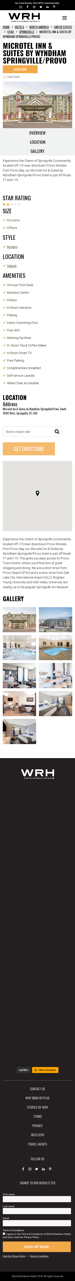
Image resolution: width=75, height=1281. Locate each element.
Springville (26, 31)
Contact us (37, 1088)
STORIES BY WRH (37, 1107)
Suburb (12, 266)
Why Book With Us (37, 1097)
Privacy (37, 1125)
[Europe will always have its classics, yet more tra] (37, 1049)
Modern (12, 247)
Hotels (19, 27)
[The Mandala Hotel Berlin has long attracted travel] (37, 830)
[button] (37, 493)
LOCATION (37, 142)
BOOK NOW (20, 69)
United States (63, 27)
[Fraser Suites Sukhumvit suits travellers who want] (37, 799)
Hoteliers (37, 1134)
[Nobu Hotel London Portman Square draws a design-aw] (37, 955)
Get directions (29, 448)
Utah (10, 31)
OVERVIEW (37, 133)
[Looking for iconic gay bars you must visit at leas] (37, 924)
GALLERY (37, 151)
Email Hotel (13, 77)
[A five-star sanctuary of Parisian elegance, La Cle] (37, 893)
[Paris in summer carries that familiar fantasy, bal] (37, 987)
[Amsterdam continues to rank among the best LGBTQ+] (37, 862)
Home (6, 27)
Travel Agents (37, 1143)
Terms (37, 1116)
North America (39, 27)
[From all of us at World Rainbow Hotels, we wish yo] (37, 1018)
